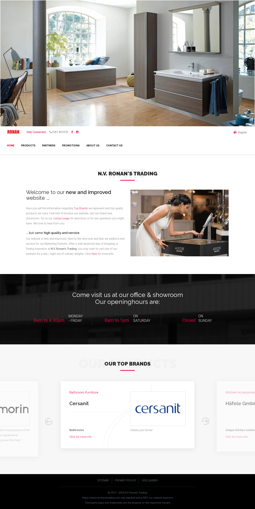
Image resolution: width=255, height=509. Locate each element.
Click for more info (60, 436)
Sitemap (103, 480)
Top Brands (81, 208)
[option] (107, 414)
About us (92, 145)
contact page (61, 218)
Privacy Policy (125, 480)
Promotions (71, 145)
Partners (48, 145)
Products (28, 145)
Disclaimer (150, 480)
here (95, 253)
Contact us (114, 145)
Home (10, 145)
